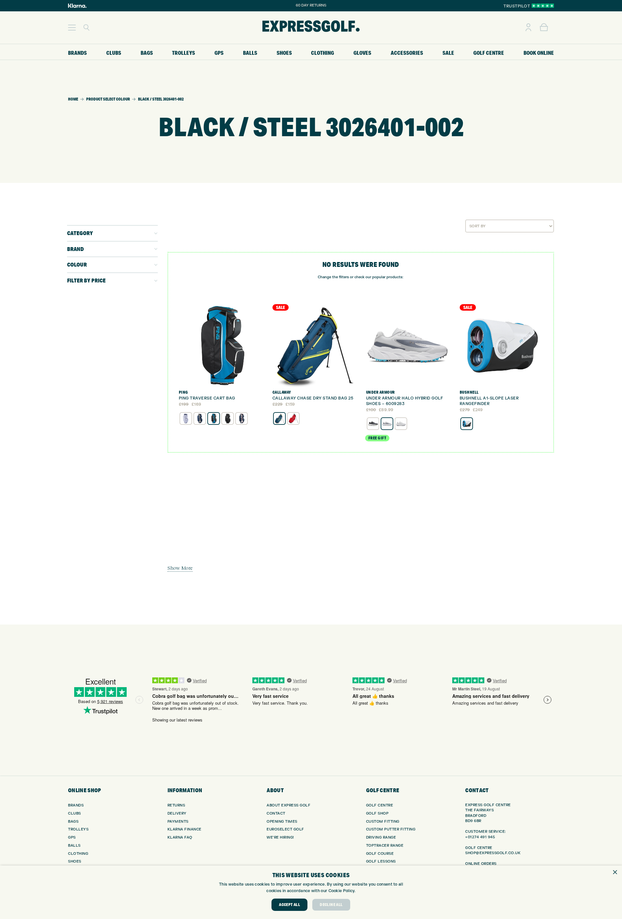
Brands (76, 805)
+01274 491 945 (480, 837)
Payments (178, 821)
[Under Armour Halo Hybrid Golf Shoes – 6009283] (407, 345)
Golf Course (380, 853)
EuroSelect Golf (285, 829)
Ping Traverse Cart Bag (207, 398)
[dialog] (311, 892)
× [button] (614, 872)
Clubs (74, 813)
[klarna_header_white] (77, 6)
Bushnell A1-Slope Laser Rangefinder (489, 401)
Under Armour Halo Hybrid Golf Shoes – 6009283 (404, 401)
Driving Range (381, 837)
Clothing (78, 853)
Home (73, 99)
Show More (180, 568)
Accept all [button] (289, 904)
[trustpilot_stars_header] (543, 6)
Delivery (177, 813)
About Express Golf (288, 805)
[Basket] (544, 27)
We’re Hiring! (280, 837)
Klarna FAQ (179, 837)
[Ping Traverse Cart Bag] (220, 345)
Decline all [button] (331, 904)
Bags (73, 821)
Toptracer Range (385, 845)
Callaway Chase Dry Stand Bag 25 (312, 398)
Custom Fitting (382, 821)
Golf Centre (379, 805)
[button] (72, 27)
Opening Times (282, 821)
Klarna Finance (184, 829)
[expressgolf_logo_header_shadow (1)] (311, 27)
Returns (176, 805)
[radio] (185, 418)
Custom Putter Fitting (391, 829)
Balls (74, 845)
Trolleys (78, 829)
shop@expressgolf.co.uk (493, 853)
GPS (72, 837)
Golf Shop (377, 813)
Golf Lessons (381, 861)
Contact (276, 813)
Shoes (74, 861)
